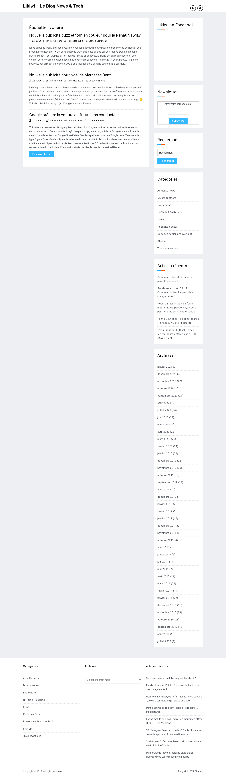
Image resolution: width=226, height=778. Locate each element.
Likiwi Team (56, 41)
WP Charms (196, 771)
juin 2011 (163, 561)
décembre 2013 (166, 496)
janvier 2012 (164, 518)
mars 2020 (163, 439)
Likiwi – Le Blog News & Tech (53, 6)
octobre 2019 (165, 475)
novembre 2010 (166, 612)
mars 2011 (163, 583)
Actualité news (75, 120)
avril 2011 (163, 576)
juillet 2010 (164, 641)
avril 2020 (163, 431)
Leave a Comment (98, 41)
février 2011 (164, 590)
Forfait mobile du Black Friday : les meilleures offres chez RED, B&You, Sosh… (176, 334)
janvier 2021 (164, 366)
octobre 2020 (165, 388)
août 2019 (163, 489)
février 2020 (164, 446)
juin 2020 (163, 417)
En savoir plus (41, 154)
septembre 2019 (167, 482)
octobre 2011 (165, 540)
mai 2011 (163, 569)
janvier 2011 (164, 597)
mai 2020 (163, 424)
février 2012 (164, 511)
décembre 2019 (166, 460)
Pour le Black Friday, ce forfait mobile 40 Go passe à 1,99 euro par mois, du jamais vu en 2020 (176, 307)
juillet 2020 (164, 410)
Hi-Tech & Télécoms (169, 212)
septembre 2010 (167, 626)
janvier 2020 (164, 453)
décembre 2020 (166, 374)
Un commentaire (97, 80)
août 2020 (163, 402)
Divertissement (166, 197)
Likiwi (161, 219)
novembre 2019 (166, 467)
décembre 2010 (166, 605)
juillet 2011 (164, 554)
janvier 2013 (164, 504)
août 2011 (163, 547)
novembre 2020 (166, 381)
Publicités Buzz (75, 41)
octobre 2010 (165, 619)
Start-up (162, 241)
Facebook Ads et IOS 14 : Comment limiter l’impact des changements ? (175, 292)
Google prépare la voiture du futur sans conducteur (74, 115)
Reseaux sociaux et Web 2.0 (174, 234)
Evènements (164, 205)
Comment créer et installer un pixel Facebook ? (171, 678)
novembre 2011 (166, 532)
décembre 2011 (166, 525)
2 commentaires (96, 120)
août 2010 (163, 634)
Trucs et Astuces (167, 248)
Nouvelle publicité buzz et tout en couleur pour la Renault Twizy (85, 35)
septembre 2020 (167, 395)
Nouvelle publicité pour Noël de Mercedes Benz (70, 75)
